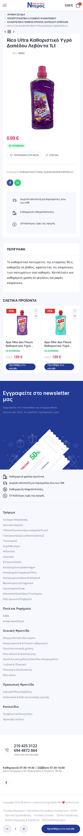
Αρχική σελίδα (16, 14)
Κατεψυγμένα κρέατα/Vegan (19, 567)
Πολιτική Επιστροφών (53, 819)
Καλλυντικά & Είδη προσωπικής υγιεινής (26, 697)
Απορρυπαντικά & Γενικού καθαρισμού (31, 18)
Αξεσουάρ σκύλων (13, 719)
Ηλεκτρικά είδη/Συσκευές (17, 669)
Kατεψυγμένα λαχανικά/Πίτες (19, 572)
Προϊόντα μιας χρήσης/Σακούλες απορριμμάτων (30, 659)
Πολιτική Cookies (43, 815)
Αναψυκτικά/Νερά (13, 621)
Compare (53, 155)
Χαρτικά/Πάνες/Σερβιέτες (17, 691)
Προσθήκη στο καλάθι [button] (17, 367)
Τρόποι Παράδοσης (67, 815)
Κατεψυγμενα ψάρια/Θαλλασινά (21, 578)
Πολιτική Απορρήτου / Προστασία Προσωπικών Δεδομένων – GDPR (40, 810)
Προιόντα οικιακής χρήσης (18, 648)
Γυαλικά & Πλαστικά (14, 664)
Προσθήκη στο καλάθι (61, 828)
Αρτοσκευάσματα (13, 525)
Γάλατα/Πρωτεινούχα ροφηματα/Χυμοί (25, 530)
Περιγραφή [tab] (16, 249)
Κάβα (6, 615)
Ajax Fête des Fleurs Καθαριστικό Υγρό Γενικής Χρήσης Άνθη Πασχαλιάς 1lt (20, 344)
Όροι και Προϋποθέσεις (18, 815)
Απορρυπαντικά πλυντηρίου (19, 638)
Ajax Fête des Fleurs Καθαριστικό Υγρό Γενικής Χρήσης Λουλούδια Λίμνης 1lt (58, 344)
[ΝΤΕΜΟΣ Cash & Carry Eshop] (36, 5)
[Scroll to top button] (77, 820)
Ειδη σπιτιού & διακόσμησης (19, 654)
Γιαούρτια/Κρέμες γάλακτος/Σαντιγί (23, 535)
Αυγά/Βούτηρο (11, 546)
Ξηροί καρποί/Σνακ (14, 588)
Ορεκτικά (8, 556)
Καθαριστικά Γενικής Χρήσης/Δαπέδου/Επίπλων (37, 22)
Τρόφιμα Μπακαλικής (15, 519)
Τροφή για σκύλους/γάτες (17, 714)
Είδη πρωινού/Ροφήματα (17, 599)
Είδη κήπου (9, 675)
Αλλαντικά (9, 551)
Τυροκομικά (10, 540)
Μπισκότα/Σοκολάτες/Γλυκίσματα (22, 593)
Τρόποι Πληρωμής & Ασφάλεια (22, 819)
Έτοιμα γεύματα (12, 562)
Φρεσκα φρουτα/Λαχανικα (18, 583)
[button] (24, 155)
